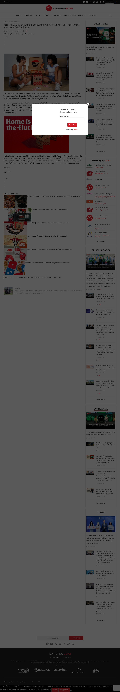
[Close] (87, 104)
